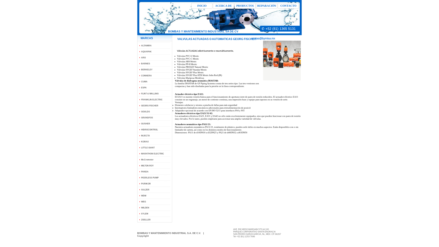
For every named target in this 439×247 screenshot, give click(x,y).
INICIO (201, 5)
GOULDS (145, 111)
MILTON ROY (147, 165)
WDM (143, 196)
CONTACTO (288, 5)
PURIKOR (146, 184)
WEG (143, 202)
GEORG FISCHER (149, 105)
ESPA (144, 87)
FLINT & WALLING (150, 93)
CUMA (144, 81)
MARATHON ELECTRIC (152, 153)
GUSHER (145, 123)
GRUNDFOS (147, 117)
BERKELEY (146, 69)
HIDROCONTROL (149, 129)
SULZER (145, 190)
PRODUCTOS (245, 5)
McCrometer (147, 159)
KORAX (145, 141)
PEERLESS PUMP (150, 178)
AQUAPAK (146, 51)
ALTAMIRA (146, 45)
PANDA (145, 171)
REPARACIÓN (266, 5)
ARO (143, 57)
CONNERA (146, 75)
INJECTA (145, 135)
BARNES (145, 63)
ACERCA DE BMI (223, 6)
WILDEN (145, 208)
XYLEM (144, 214)
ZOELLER (146, 220)
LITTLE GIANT (148, 147)
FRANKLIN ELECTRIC (152, 99)
